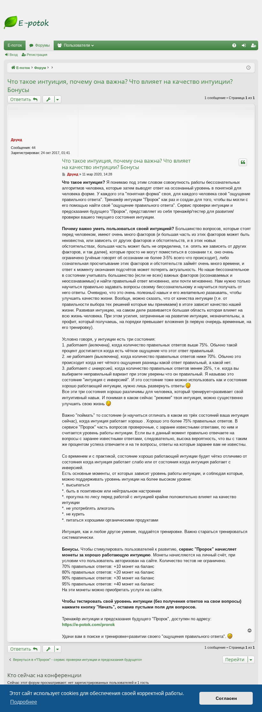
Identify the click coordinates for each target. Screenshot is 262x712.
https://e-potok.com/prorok (88, 624)
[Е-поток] (26, 22)
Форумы (42, 45)
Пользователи (77, 45)
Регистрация (37, 55)
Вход (14, 55)
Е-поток (15, 45)
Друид (16, 140)
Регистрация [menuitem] (254, 46)
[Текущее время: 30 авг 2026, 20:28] (248, 68)
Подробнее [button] (23, 702)
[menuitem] (234, 45)
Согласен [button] (226, 698)
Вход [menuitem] (245, 46)
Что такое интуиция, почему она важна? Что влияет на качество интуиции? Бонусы (120, 85)
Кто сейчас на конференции (44, 675)
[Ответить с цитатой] (243, 162)
